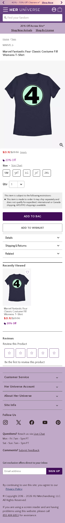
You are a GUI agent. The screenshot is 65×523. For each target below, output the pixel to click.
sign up (54, 471)
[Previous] (3, 2)
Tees (13, 39)
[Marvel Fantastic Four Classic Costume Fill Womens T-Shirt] (17, 287)
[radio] (6, 173)
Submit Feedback (29, 450)
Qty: (5, 184)
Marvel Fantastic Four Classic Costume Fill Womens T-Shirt (15, 311)
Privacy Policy (14, 489)
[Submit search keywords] (5, 17)
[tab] (32, 105)
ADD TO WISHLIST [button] (32, 227)
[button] (4, 9)
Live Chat (39, 433)
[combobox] (32, 17)
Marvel (7, 45)
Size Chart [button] (16, 165)
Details (9, 237)
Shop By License (45, 30)
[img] (5, 422)
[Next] (61, 2)
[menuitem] (59, 9)
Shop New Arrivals (21, 30)
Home (6, 39)
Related (9, 253)
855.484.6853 (11, 515)
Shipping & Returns (16, 245)
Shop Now (47, 2)
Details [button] (23, 152)
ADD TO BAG (32, 216)
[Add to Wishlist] (27, 272)
